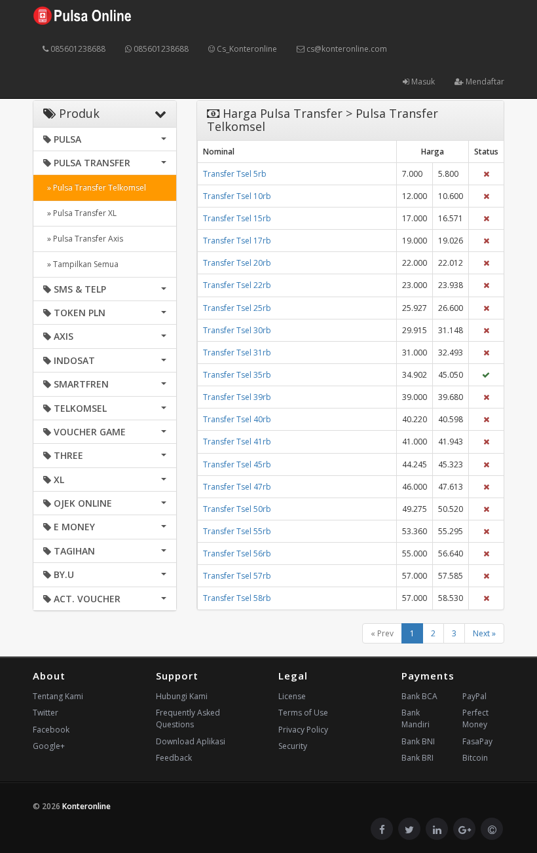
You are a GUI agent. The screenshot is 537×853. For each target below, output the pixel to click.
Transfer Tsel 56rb (237, 553)
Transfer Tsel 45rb (237, 464)
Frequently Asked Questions (188, 718)
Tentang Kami (58, 696)
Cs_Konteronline (246, 48)
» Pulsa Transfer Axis (83, 238)
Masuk (422, 81)
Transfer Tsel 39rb (237, 397)
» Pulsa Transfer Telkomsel (94, 187)
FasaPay (477, 741)
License (292, 696)
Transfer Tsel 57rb (237, 575)
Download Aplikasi (190, 741)
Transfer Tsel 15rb (237, 218)
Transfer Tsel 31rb (237, 352)
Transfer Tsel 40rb (237, 419)
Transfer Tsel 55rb (237, 531)
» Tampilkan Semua (81, 264)
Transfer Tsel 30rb (237, 330)
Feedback (174, 757)
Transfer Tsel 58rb (237, 598)
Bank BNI (418, 741)
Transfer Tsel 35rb (237, 374)
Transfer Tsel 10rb (237, 196)
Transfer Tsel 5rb (235, 173)
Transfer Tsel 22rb (237, 285)
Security (292, 746)
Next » (484, 633)
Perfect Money (475, 718)
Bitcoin (475, 757)
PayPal (474, 696)
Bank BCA (419, 696)
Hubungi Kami (182, 696)
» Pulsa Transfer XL (80, 213)
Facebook (51, 729)
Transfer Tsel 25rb (237, 308)
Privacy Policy (303, 729)
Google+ (49, 746)
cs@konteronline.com (346, 48)
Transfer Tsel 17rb (237, 240)
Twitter (45, 712)
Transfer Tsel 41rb (237, 441)
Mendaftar (484, 81)
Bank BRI (417, 757)
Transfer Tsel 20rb (237, 262)
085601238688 (76, 48)
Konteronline (86, 806)
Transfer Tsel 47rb (237, 486)
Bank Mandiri (415, 718)
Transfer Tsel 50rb (237, 509)
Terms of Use (303, 712)
